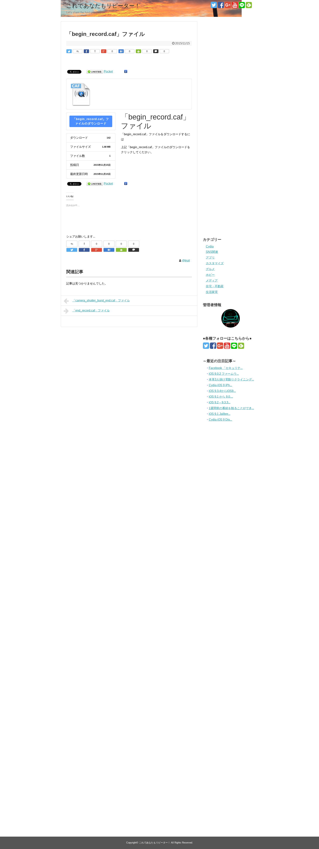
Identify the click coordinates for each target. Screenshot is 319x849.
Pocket (108, 71)
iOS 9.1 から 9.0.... (221, 396)
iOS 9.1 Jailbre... (219, 413)
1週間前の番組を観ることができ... (231, 408)
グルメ (210, 269)
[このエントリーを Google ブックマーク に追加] (125, 71)
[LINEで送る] (95, 71)
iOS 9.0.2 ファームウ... (224, 373)
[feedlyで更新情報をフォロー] (249, 6)
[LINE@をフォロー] (242, 6)
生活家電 (212, 292)
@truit (186, 260)
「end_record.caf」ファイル (91, 310)
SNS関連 (212, 251)
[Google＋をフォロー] (228, 6)
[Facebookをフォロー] (221, 6)
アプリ (210, 257)
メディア (212, 280)
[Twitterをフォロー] (214, 6)
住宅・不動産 (215, 286)
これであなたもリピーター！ (103, 6)
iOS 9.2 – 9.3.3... (219, 402)
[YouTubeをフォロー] (235, 6)
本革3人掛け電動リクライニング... (231, 379)
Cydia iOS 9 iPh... (220, 385)
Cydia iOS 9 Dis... (220, 419)
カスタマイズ (215, 263)
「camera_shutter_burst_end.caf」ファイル (101, 300)
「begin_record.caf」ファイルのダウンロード (91, 121)
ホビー (210, 274)
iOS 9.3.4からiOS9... (222, 391)
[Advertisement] (230, 41)
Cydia (210, 246)
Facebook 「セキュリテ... (226, 368)
